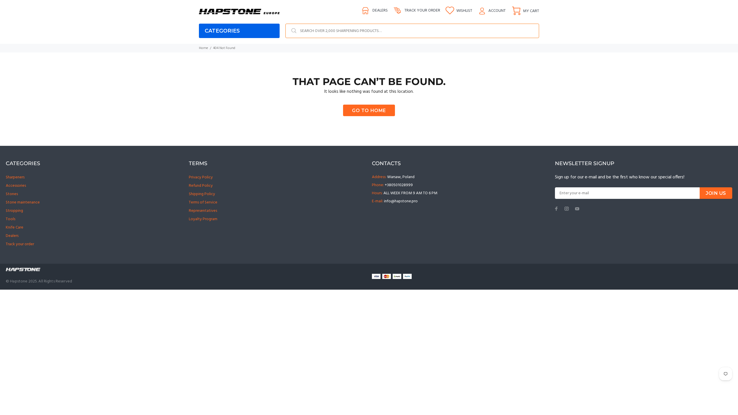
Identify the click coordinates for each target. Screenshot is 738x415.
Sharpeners (15, 177)
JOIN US (716, 193)
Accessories (16, 185)
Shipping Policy (202, 194)
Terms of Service (203, 202)
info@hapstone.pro (401, 201)
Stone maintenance (23, 202)
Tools (10, 219)
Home (203, 48)
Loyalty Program (203, 219)
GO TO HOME (369, 110)
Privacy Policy (201, 177)
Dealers (380, 10)
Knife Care (14, 227)
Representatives (203, 210)
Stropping (14, 210)
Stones (12, 194)
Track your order (422, 10)
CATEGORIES (222, 31)
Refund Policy (201, 185)
